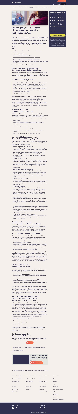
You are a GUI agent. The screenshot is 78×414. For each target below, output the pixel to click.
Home (52, 1)
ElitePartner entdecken (16, 7)
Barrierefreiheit (15, 389)
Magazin (63, 4)
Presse (54, 379)
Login (55, 1)
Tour (54, 4)
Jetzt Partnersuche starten (36, 362)
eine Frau (53, 17)
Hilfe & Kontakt (15, 391)
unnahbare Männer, (26, 274)
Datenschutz (55, 386)
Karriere (55, 381)
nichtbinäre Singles (62, 23)
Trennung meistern (61, 7)
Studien (58, 4)
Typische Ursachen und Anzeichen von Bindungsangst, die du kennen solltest (28, 51)
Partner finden (31, 7)
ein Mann (53, 20)
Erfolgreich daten (38, 7)
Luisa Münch (15, 34)
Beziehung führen (24, 7)
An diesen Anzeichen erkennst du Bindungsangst (22, 55)
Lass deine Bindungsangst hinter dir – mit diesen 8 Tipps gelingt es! (26, 57)
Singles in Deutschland (30, 379)
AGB (55, 43)
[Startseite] (16, 2)
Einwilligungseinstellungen (58, 399)
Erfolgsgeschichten (15, 384)
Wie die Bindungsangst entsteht (19, 53)
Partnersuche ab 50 (43, 381)
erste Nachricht (43, 386)
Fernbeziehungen (27, 242)
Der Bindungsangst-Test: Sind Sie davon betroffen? (23, 64)
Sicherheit (14, 386)
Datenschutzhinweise (59, 43)
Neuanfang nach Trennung (45, 391)
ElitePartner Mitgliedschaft (17, 379)
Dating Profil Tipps (43, 384)
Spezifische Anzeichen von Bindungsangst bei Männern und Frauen (26, 59)
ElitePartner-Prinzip (15, 381)
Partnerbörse (28, 384)
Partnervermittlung (29, 381)
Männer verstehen (46, 7)
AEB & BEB (55, 394)
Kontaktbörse (28, 386)
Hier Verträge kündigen (58, 389)
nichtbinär (54, 23)
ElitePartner (13, 370)
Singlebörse (28, 389)
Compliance (55, 397)
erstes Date (42, 389)
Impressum (55, 384)
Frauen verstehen (53, 7)
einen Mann (62, 20)
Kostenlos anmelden (61, 1)
